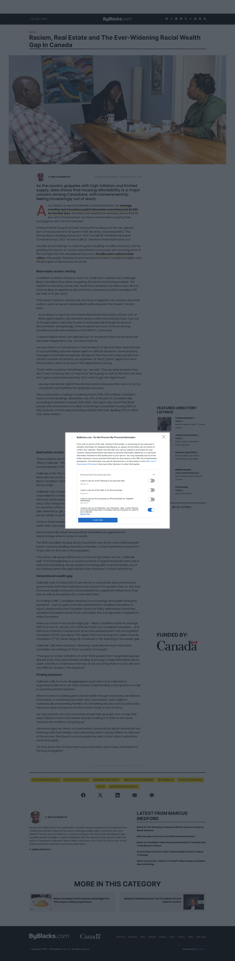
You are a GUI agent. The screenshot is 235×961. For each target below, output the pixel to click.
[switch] (151, 480)
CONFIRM (98, 520)
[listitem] (117, 474)
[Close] (164, 437)
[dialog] (117, 480)
